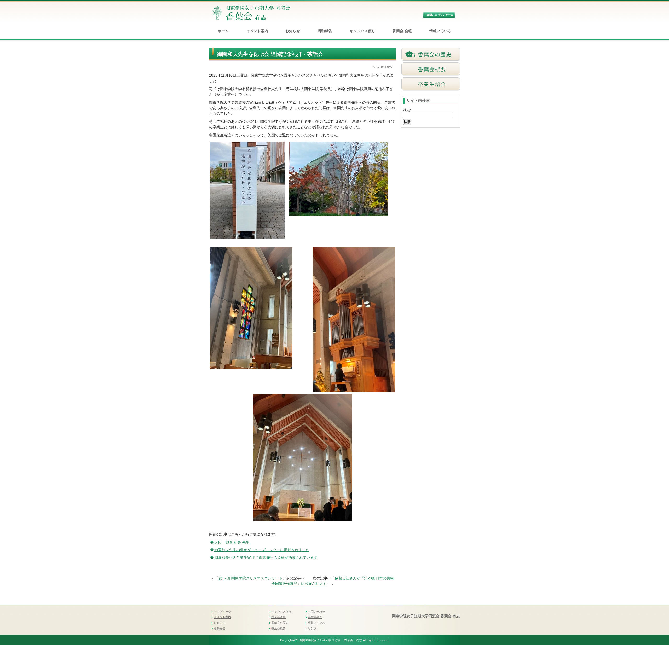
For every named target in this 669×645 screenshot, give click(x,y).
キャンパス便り (362, 31)
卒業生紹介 (315, 617)
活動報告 (325, 31)
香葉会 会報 (402, 31)
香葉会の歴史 (280, 622)
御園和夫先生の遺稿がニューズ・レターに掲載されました (261, 550)
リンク (312, 628)
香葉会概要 (278, 628)
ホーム (223, 31)
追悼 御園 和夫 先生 (231, 542)
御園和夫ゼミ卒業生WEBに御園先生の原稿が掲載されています (266, 557)
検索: (407, 110)
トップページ (222, 611)
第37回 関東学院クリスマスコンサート (250, 578)
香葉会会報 (278, 617)
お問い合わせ (316, 611)
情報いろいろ (440, 31)
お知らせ (292, 31)
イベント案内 (257, 31)
